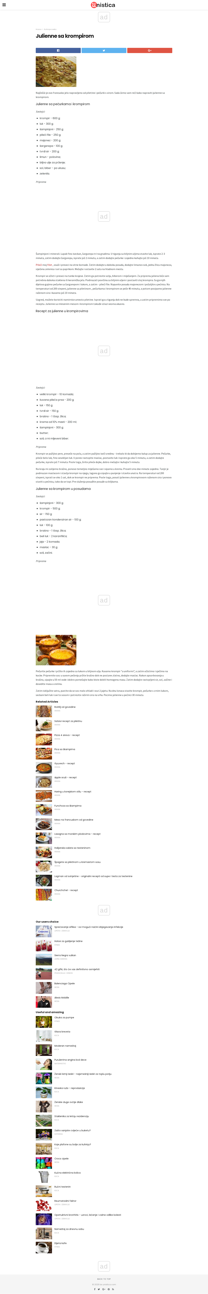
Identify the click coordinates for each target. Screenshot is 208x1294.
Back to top (104, 1279)
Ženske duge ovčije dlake (68, 1102)
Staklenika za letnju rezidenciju (71, 1116)
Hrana (38, 29)
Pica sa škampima (64, 749)
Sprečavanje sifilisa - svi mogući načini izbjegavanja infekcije (88, 927)
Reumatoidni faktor (65, 1201)
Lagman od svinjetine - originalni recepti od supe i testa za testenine (93, 876)
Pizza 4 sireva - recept (67, 735)
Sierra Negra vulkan (65, 955)
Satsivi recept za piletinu (68, 721)
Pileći (39, 264)
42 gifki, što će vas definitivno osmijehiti (77, 969)
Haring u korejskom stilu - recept (72, 791)
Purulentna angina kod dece (70, 1059)
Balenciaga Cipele (64, 983)
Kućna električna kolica (67, 1172)
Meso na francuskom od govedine (73, 819)
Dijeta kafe (60, 1243)
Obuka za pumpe (64, 1017)
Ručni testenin (62, 1186)
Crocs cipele (61, 1158)
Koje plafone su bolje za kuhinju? (72, 1144)
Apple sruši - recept (65, 777)
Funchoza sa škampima (67, 805)
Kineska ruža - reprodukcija (69, 1088)
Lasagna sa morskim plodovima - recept (77, 834)
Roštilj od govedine (65, 707)
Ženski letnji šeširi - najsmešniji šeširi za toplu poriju (82, 1074)
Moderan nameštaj (65, 1045)
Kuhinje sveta (50, 29)
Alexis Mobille (61, 997)
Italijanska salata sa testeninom (72, 848)
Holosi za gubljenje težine (68, 941)
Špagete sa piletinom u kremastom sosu (77, 862)
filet (49, 264)
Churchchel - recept (66, 890)
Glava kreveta (62, 1031)
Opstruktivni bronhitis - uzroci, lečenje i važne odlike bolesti (87, 1215)
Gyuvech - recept (64, 763)
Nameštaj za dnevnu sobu (69, 1229)
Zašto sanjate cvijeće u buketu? (72, 1130)
